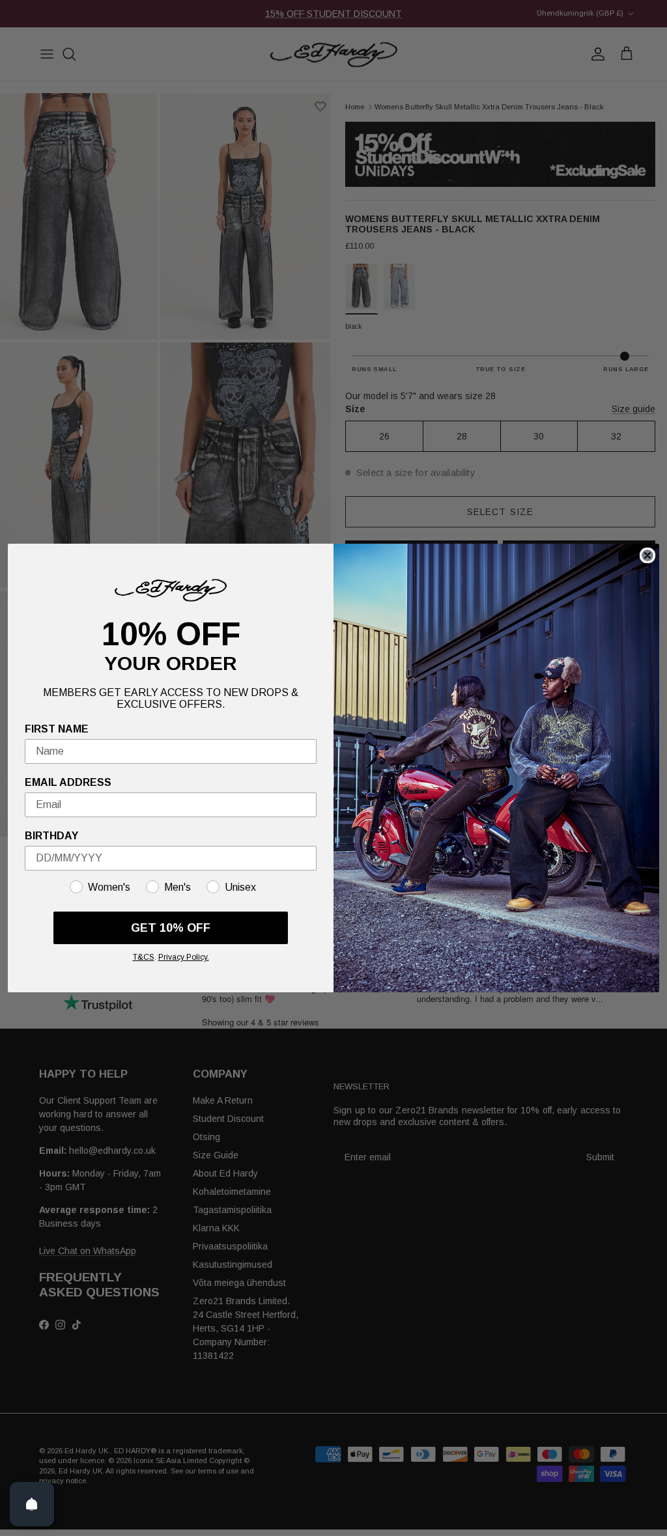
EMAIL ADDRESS (68, 782)
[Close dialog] (647, 555)
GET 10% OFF (170, 927)
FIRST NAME (57, 728)
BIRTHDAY (51, 835)
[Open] (32, 1504)
